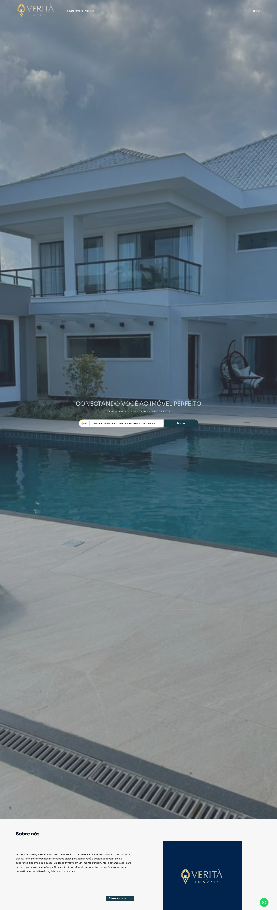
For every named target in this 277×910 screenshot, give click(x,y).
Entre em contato (118, 898)
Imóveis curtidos (74, 11)
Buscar (181, 423)
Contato (89, 11)
